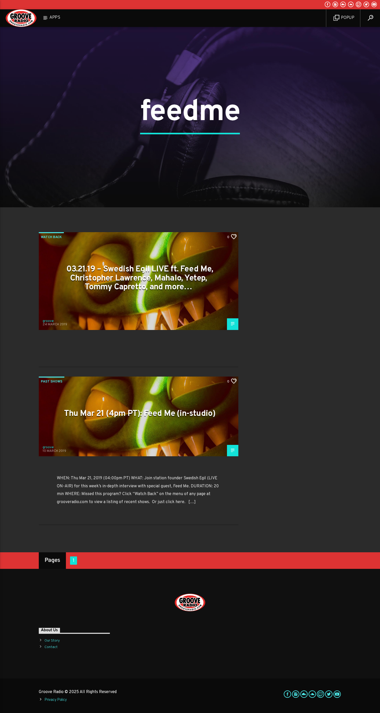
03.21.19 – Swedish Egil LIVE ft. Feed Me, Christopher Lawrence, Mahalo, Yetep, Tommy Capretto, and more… (139, 278)
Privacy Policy (55, 699)
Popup (347, 17)
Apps (54, 17)
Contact (51, 647)
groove (48, 321)
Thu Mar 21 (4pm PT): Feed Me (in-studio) (139, 414)
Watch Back (51, 237)
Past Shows (51, 382)
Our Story (52, 640)
